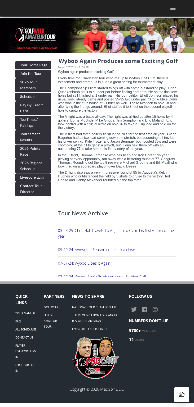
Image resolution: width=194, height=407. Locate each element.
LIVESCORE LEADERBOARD (89, 329)
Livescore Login (32, 177)
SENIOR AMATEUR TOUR (50, 321)
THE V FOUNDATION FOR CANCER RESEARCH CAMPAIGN (94, 318)
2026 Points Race (30, 151)
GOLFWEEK (51, 307)
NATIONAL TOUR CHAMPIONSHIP (94, 307)
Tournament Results (30, 137)
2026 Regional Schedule (32, 166)
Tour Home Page (33, 65)
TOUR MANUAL (25, 313)
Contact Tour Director (31, 189)
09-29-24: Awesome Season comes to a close (96, 249)
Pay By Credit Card (31, 108)
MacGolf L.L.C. (112, 389)
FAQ (18, 321)
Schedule (27, 97)
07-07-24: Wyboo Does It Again (84, 263)
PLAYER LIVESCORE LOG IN (25, 351)
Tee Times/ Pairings (29, 122)
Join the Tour (31, 74)
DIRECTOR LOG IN (25, 368)
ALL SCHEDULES (25, 329)
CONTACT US (24, 337)
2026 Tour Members (28, 85)
